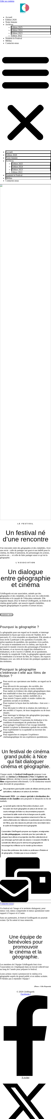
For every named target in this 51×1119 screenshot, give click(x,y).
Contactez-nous (12, 43)
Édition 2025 (16, 27)
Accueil (8, 17)
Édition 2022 (16, 36)
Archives (9, 24)
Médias (8, 41)
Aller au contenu (7, 1)
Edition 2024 (16, 30)
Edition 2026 (11, 20)
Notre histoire (11, 22)
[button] (25, 97)
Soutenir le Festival (13, 38)
